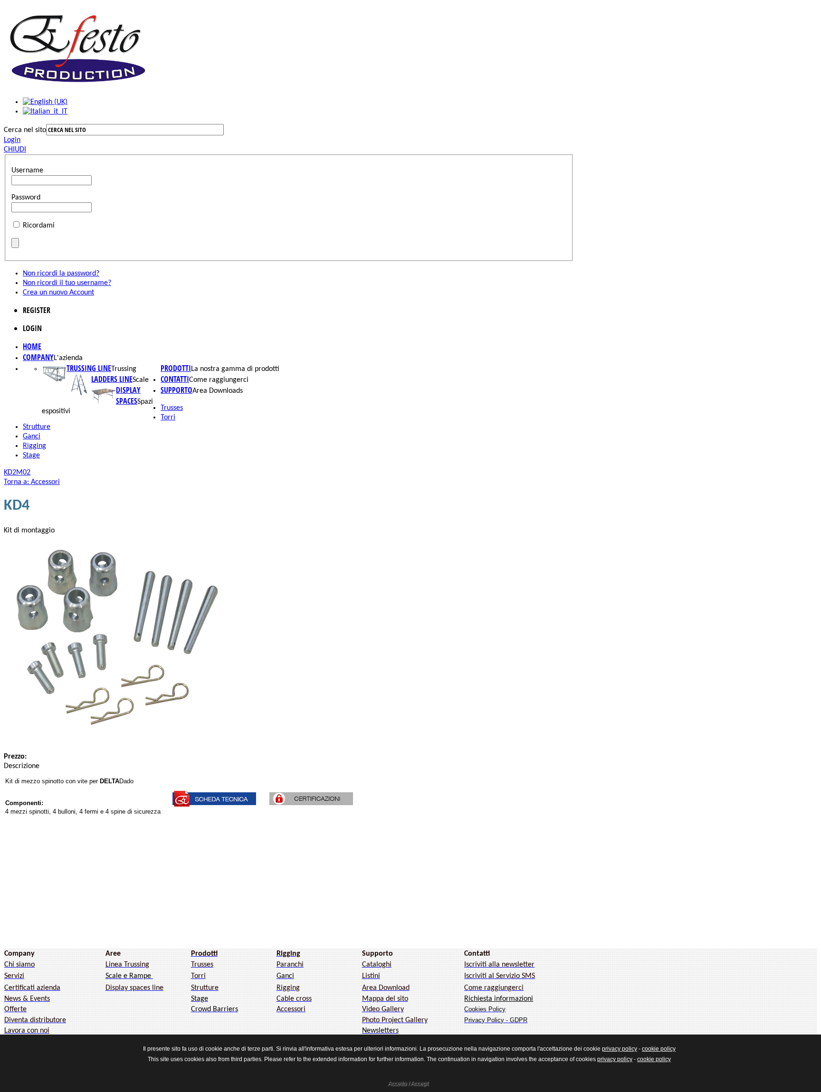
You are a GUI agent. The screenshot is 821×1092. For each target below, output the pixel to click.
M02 (23, 472)
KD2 (10, 472)
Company (38, 357)
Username (27, 170)
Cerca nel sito (25, 130)
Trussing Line (89, 368)
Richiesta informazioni (498, 999)
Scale (141, 380)
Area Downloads (217, 391)
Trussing (123, 369)
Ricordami (39, 225)
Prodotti (176, 368)
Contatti (175, 379)
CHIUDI (15, 149)
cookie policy (659, 1048)
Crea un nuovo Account (58, 292)
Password (25, 197)
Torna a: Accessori (32, 482)
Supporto (176, 390)
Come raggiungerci (218, 380)
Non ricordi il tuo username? (67, 283)
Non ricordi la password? (61, 273)
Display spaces (128, 395)
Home (32, 346)
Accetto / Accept (408, 1083)
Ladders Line (112, 379)
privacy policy (619, 1048)
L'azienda (68, 358)
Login (12, 140)
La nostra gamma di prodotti (235, 369)
